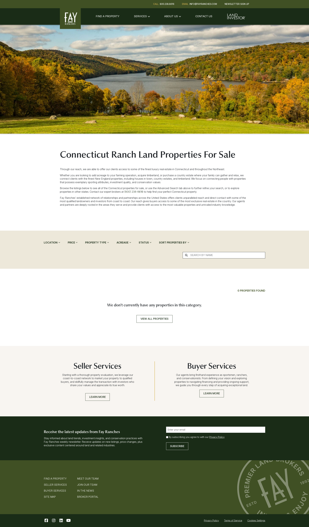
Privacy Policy (217, 437)
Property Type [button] (96, 242)
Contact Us (203, 16)
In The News (85, 490)
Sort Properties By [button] (173, 242)
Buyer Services (55, 490)
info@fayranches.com (203, 4)
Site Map (50, 496)
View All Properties (154, 318)
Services (140, 16)
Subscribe (177, 446)
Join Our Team (87, 484)
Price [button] (72, 242)
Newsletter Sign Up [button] (237, 4)
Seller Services (55, 484)
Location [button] (51, 242)
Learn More (97, 397)
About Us (171, 16)
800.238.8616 (167, 4)
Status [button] (144, 242)
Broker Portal (87, 496)
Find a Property (107, 16)
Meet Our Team (87, 478)
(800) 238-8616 (133, 191)
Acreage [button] (123, 242)
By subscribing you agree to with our (197, 437)
